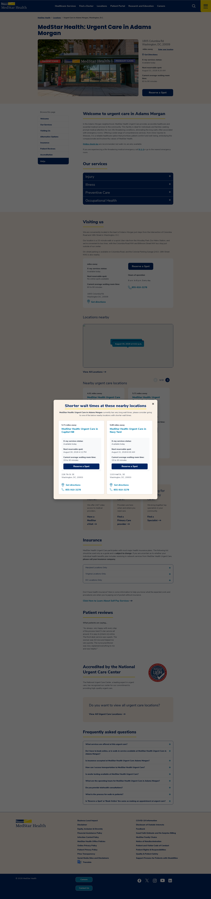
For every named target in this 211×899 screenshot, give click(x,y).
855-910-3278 (73, 489)
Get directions (73, 485)
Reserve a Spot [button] (81, 466)
